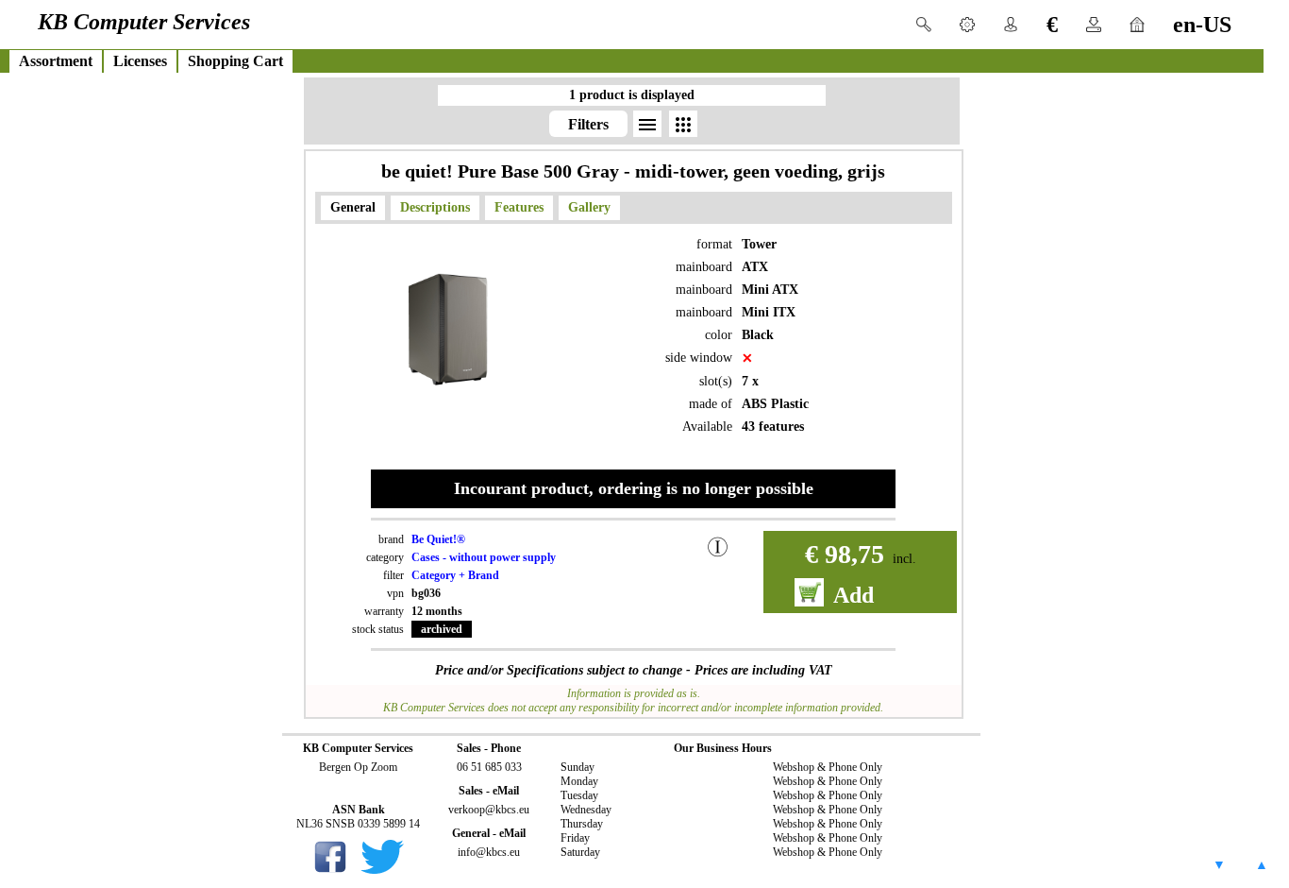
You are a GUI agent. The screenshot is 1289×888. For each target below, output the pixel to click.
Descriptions (435, 207)
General (353, 207)
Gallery (589, 207)
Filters (588, 124)
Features (519, 207)
